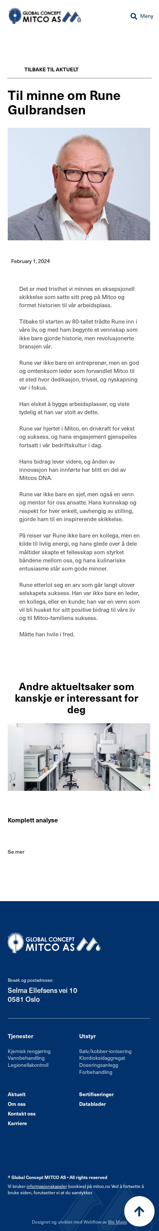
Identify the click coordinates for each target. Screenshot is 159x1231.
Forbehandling (95, 1072)
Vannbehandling (26, 1058)
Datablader (92, 1103)
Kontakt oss (21, 1113)
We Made (117, 1221)
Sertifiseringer (96, 1094)
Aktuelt (17, 1094)
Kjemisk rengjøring (29, 1051)
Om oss (17, 1103)
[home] (43, 16)
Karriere (17, 1123)
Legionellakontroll (28, 1065)
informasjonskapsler (47, 1186)
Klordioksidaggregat (102, 1058)
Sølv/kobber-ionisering (105, 1051)
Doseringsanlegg (98, 1065)
